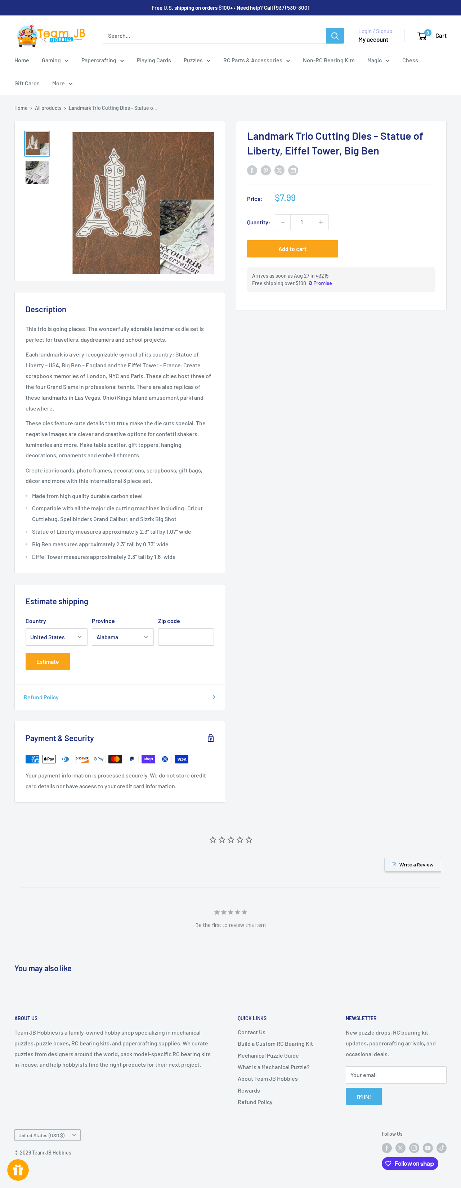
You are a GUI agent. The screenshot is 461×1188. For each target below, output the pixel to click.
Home (21, 60)
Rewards (249, 1090)
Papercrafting (98, 60)
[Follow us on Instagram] (414, 1148)
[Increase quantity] (320, 222)
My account (373, 39)
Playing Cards (154, 60)
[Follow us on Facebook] (387, 1148)
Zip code (169, 620)
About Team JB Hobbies (268, 1078)
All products (48, 108)
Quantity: (258, 222)
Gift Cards (27, 83)
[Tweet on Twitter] (279, 169)
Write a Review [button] (416, 864)
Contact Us (251, 1031)
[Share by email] (293, 169)
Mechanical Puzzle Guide (268, 1055)
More (58, 83)
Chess (410, 60)
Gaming (51, 60)
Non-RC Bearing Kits (329, 60)
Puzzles (193, 60)
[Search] (335, 36)
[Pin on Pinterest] (266, 169)
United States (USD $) (41, 1135)
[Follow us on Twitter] (400, 1148)
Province (103, 620)
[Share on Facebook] (252, 169)
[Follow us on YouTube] (428, 1148)
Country (36, 620)
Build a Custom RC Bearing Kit (275, 1043)
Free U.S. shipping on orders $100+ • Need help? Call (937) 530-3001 (230, 7)
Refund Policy (41, 697)
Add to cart (292, 248)
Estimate (47, 661)
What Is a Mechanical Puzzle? (274, 1066)
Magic (374, 60)
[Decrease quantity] (282, 222)
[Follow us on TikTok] (442, 1148)
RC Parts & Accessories (252, 60)
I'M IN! (364, 1096)
